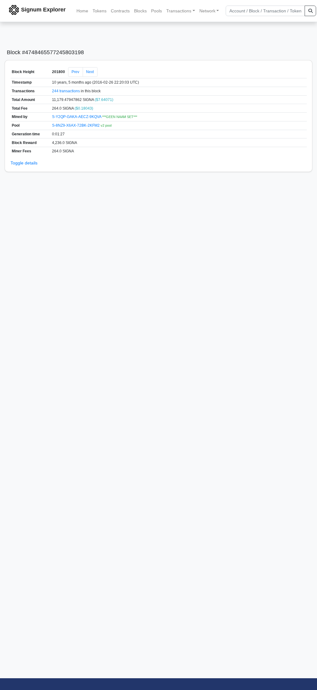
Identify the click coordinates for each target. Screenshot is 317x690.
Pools (156, 10)
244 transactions (66, 91)
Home (82, 10)
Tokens (99, 10)
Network (207, 10)
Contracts (120, 10)
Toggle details (24, 162)
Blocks (140, 10)
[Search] (310, 11)
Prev (75, 72)
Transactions (178, 10)
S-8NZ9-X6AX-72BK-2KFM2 (76, 125)
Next (90, 72)
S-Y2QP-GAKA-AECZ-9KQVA (77, 117)
